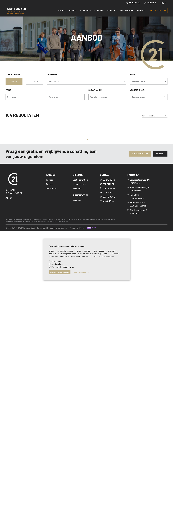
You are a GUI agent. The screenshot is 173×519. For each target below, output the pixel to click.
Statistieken (56, 264)
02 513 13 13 (151, 3)
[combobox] (84, 81)
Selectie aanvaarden (81, 272)
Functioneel (56, 261)
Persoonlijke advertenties (62, 267)
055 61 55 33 (108, 184)
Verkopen (99, 10)
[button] (154, 116)
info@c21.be (108, 201)
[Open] (123, 81)
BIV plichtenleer (63, 221)
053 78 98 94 (109, 196)
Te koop (61, 10)
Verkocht (112, 10)
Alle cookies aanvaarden (59, 272)
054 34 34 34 (109, 188)
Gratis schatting (158, 10)
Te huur (72, 10)
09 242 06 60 (134, 3)
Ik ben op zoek (126, 10)
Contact (141, 10)
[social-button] (7, 198)
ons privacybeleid (107, 256)
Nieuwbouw (85, 10)
